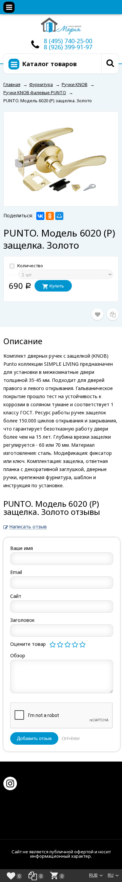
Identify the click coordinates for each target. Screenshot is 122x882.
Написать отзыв (28, 526)
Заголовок (22, 620)
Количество (29, 266)
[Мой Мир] (59, 216)
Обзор (17, 655)
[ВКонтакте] (40, 216)
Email (16, 572)
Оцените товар (28, 644)
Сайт (15, 596)
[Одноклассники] (50, 216)
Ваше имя (21, 548)
